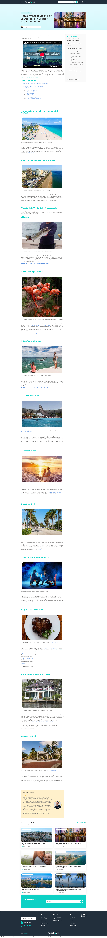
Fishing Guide (44, 923)
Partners (72, 918)
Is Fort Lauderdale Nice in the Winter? (32, 85)
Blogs (22, 8)
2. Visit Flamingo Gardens (32, 89)
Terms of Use (44, 922)
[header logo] (29, 2)
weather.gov (30, 152)
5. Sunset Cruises (30, 93)
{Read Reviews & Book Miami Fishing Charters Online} (35, 263)
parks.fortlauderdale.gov (52, 770)
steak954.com (55, 642)
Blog (71, 920)
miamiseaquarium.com (26, 431)
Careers (72, 922)
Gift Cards (72, 923)
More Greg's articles (27, 815)
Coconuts (23, 663)
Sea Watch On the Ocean (27, 658)
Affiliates (55, 918)
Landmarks (73, 925)
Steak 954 (23, 653)
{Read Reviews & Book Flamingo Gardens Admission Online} (36, 333)
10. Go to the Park (30, 100)
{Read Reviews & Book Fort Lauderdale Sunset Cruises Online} (37, 496)
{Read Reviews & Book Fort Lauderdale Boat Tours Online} (36, 387)
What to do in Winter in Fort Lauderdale (33, 86)
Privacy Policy (44, 918)
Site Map (43, 925)
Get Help (43, 917)
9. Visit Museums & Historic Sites (33, 98)
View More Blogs (80, 822)
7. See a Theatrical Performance (33, 96)
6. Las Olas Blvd (29, 94)
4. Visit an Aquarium (30, 91)
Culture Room (40, 549)
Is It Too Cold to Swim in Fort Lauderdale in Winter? (35, 83)
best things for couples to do (52, 648)
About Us (72, 917)
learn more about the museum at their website (42, 721)
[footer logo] (53, 933)
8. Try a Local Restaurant (31, 97)
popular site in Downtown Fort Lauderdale (52, 724)
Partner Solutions (57, 920)
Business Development (59, 922)
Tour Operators (57, 917)
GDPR (42, 920)
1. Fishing (28, 87)
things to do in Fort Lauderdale (52, 73)
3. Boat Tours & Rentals (31, 90)
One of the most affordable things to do (40, 325)
